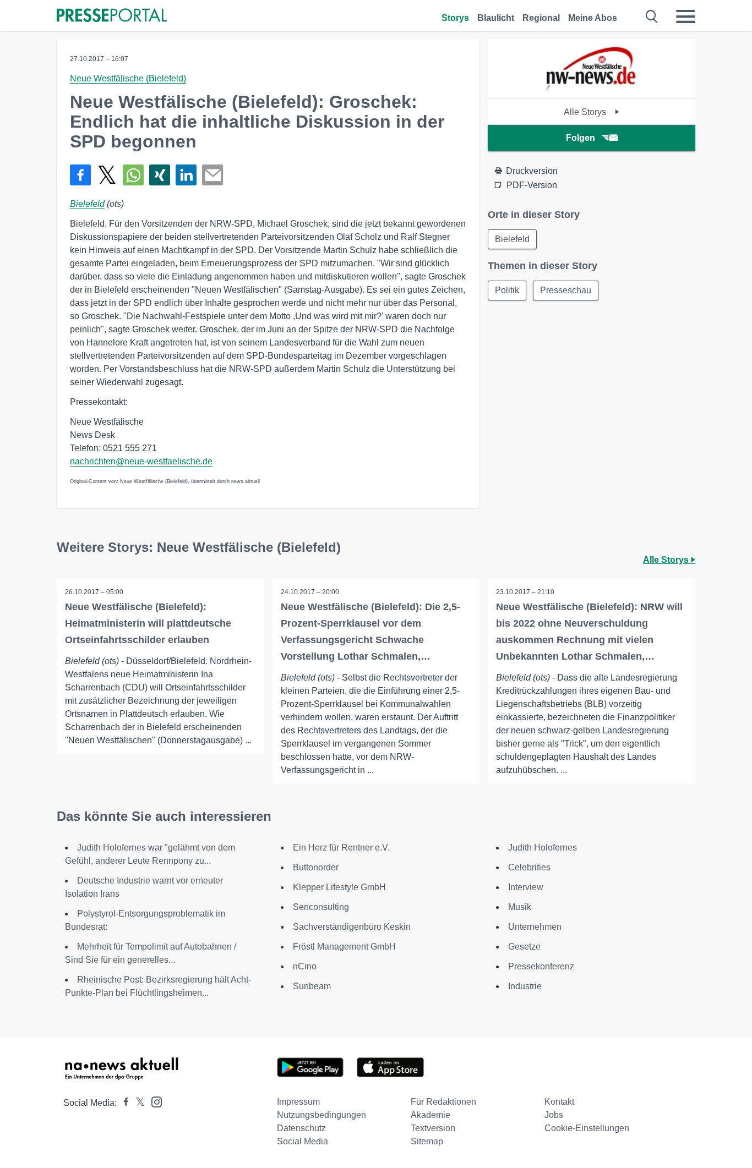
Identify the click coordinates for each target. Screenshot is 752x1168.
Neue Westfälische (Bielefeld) (128, 78)
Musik (519, 907)
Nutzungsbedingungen (321, 1115)
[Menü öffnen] (685, 16)
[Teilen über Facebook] (80, 174)
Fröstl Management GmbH (344, 946)
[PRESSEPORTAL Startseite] (112, 16)
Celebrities (529, 867)
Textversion (433, 1128)
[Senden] (212, 174)
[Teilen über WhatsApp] (133, 174)
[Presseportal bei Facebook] (123, 1102)
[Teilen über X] (106, 174)
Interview (525, 887)
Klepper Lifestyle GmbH (339, 887)
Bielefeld (87, 204)
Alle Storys (586, 112)
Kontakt (559, 1101)
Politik (507, 290)
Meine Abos (592, 18)
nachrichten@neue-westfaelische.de (141, 461)
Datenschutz (301, 1128)
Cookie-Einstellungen (586, 1128)
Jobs (553, 1115)
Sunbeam (312, 986)
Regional (541, 18)
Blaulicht (495, 18)
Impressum (298, 1101)
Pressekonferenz (541, 966)
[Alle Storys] (591, 89)
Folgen (580, 137)
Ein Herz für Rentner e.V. (341, 847)
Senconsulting (321, 907)
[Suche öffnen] (652, 16)
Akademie (430, 1115)
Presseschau (565, 290)
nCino (305, 966)
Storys (455, 18)
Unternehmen (535, 926)
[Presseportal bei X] (137, 1102)
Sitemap (427, 1141)
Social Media (302, 1141)
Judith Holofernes (542, 847)
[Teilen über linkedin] (186, 174)
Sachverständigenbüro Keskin (352, 926)
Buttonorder (316, 867)
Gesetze (524, 946)
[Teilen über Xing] (159, 174)
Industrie (525, 986)
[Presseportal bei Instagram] (153, 1101)
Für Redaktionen (443, 1101)
